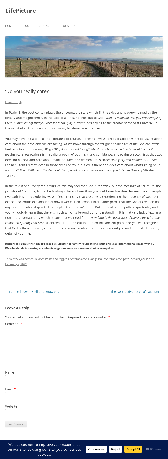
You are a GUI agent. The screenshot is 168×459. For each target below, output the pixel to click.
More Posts (44, 259)
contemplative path (116, 259)
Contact (45, 26)
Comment (13, 324)
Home (9, 26)
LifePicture (20, 10)
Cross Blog (69, 26)
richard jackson (140, 259)
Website (11, 406)
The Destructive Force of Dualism (136, 292)
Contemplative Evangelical (85, 259)
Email (10, 389)
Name (11, 372)
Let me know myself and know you (32, 292)
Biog (26, 26)
